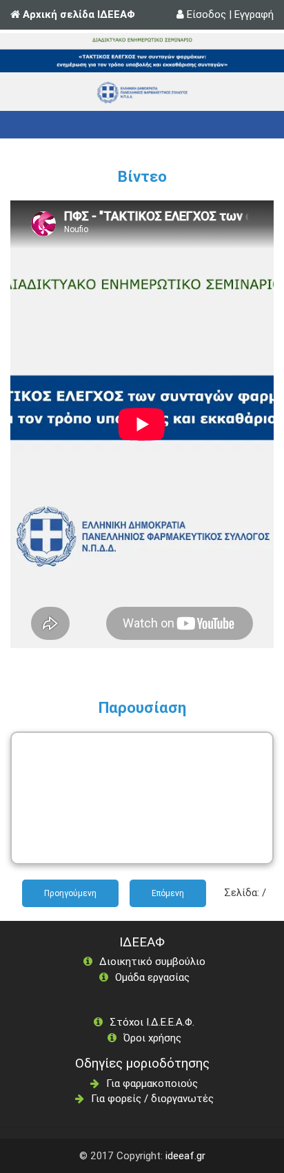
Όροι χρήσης (152, 1037)
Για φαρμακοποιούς (152, 1083)
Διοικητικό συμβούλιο (152, 961)
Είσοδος (206, 14)
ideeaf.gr (185, 1155)
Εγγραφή (254, 14)
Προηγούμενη (70, 893)
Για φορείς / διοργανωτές (152, 1098)
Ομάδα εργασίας (152, 977)
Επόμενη (168, 893)
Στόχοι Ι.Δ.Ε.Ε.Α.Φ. (152, 1021)
